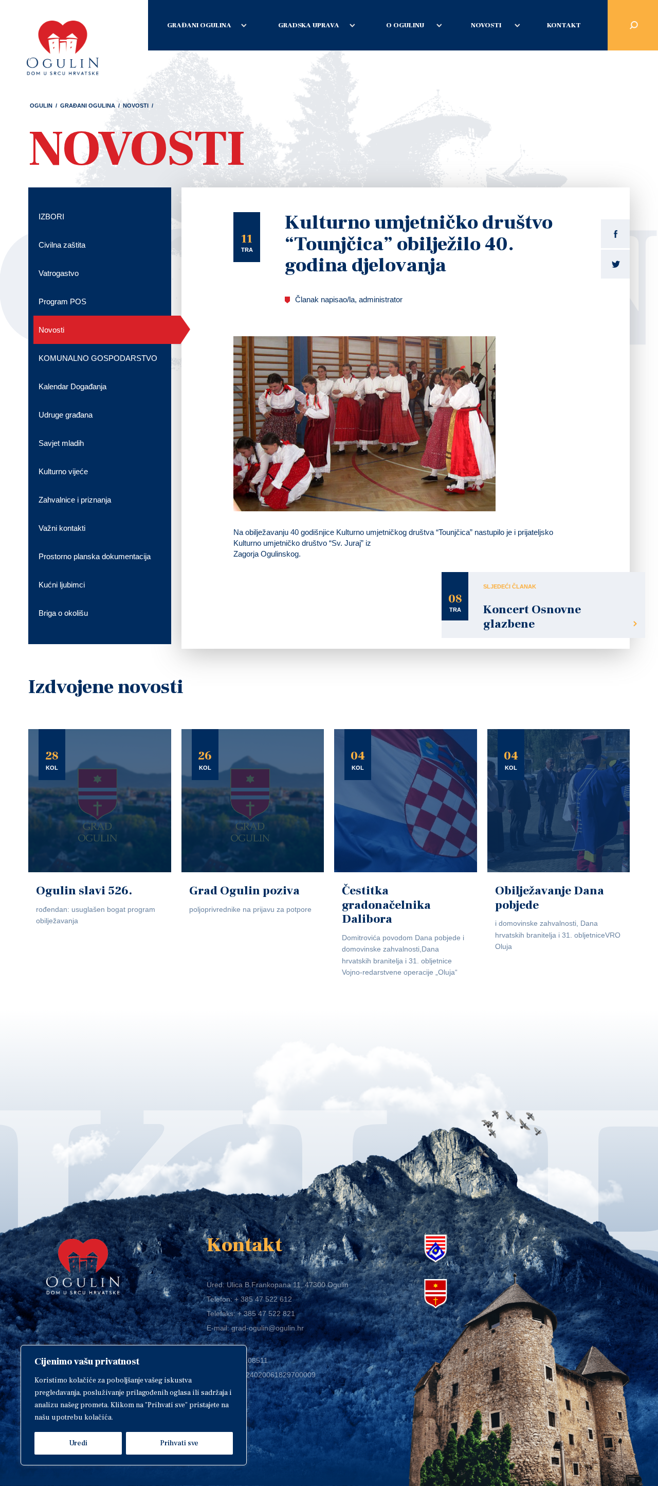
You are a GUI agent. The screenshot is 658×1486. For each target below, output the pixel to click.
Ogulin (41, 105)
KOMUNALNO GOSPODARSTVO (98, 358)
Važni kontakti (62, 528)
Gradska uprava (308, 25)
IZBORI (51, 216)
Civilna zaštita (62, 244)
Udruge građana (66, 414)
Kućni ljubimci (62, 584)
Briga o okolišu (63, 613)
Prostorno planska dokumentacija (95, 556)
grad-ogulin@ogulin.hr (267, 1328)
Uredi (78, 1443)
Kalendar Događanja (72, 386)
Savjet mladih (61, 443)
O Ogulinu (405, 25)
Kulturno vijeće (63, 471)
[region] (134, 1405)
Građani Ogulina (199, 25)
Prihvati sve (179, 1443)
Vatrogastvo (59, 273)
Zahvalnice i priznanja (75, 499)
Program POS (62, 301)
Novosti (486, 25)
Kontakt (564, 25)
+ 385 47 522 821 (266, 1313)
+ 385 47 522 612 (263, 1299)
